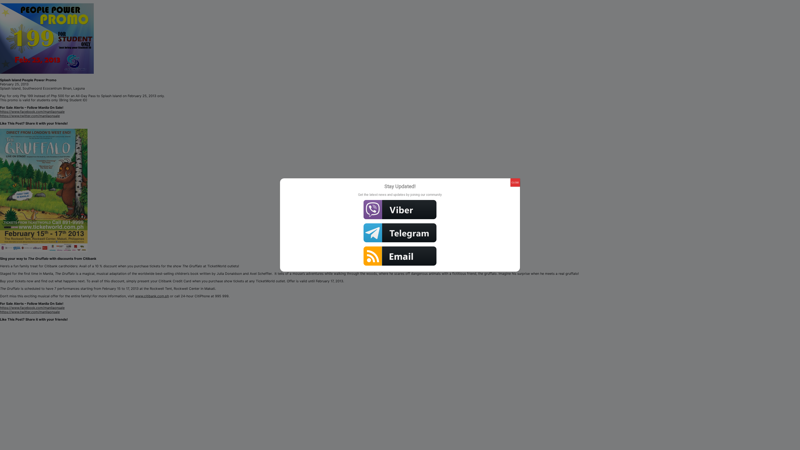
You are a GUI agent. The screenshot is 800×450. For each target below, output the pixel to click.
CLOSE (515, 182)
